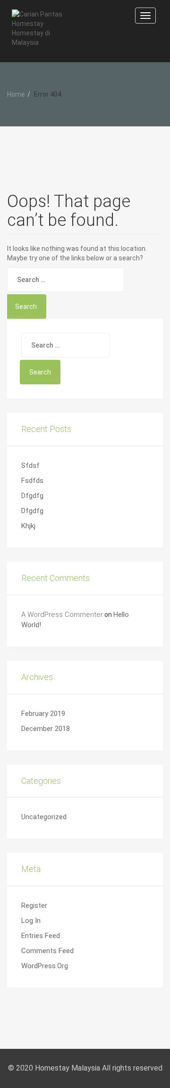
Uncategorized (44, 817)
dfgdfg (32, 495)
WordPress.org (44, 966)
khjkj (28, 526)
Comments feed (47, 951)
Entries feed (40, 935)
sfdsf (30, 465)
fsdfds (32, 480)
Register (34, 905)
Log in (31, 920)
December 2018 (45, 728)
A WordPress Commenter (62, 614)
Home (16, 94)
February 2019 (43, 713)
